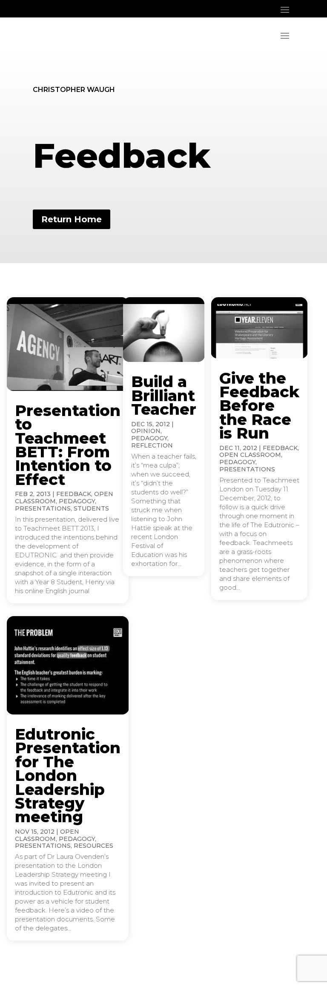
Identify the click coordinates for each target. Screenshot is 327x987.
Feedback (73, 494)
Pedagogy (77, 501)
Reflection (152, 445)
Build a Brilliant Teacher (163, 395)
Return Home (71, 219)
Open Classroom (250, 455)
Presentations (43, 508)
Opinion (146, 431)
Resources (93, 845)
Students (91, 508)
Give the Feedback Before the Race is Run (259, 406)
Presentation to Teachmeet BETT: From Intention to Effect (67, 445)
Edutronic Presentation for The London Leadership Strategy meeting (67, 775)
